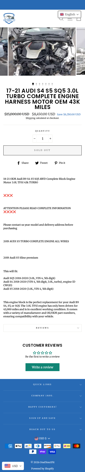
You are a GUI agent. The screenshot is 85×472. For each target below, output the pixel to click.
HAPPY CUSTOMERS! (42, 407)
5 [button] (46, 84)
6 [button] (49, 84)
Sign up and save (42, 418)
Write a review (42, 367)
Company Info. (42, 396)
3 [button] (40, 84)
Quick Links (42, 384)
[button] (69, 14)
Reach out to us (42, 429)
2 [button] (37, 84)
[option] (42, 51)
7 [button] (53, 84)
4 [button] (43, 84)
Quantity (42, 131)
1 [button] (33, 84)
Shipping (30, 118)
